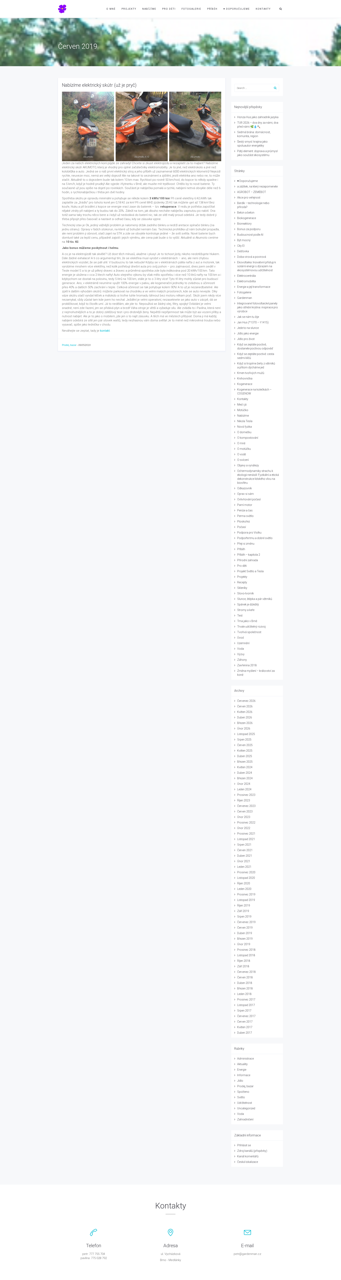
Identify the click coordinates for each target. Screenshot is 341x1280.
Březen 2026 (245, 723)
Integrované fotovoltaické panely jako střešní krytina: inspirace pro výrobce (257, 307)
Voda (240, 648)
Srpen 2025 (244, 739)
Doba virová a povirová (251, 256)
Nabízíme (149, 9)
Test (240, 615)
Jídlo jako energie (248, 333)
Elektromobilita (246, 281)
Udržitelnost (244, 1102)
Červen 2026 (245, 706)
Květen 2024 (244, 767)
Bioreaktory (244, 223)
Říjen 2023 (243, 800)
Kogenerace (244, 384)
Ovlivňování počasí (249, 499)
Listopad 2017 (246, 1005)
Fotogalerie (191, 9)
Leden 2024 (244, 789)
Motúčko (242, 410)
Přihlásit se (244, 1145)
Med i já (241, 404)
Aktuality (242, 1064)
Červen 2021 (245, 850)
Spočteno (243, 1091)
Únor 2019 (243, 944)
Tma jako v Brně (247, 621)
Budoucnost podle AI (250, 234)
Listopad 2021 (246, 839)
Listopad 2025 (246, 734)
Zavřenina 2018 (247, 665)
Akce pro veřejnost (248, 197)
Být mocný (244, 240)
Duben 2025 (244, 756)
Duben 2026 (244, 717)
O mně (111, 9)
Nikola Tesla (244, 421)
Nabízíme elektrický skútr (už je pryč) (99, 85)
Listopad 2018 (246, 955)
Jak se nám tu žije (248, 316)
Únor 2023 (243, 817)
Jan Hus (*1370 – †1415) (253, 322)
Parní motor (244, 504)
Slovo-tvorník (245, 593)
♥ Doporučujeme (236, 9)
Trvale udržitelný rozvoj (251, 626)
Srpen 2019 (244, 916)
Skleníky (242, 587)
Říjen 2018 (243, 960)
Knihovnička (244, 378)
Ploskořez (243, 521)
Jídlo (240, 1080)
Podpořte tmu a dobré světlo (255, 538)
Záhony (242, 659)
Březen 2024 (245, 778)
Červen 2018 (245, 977)
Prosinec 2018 (246, 949)
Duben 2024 (244, 772)
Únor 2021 (243, 861)
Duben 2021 (244, 855)
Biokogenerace (246, 218)
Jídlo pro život (246, 339)
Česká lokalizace (247, 1161)
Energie (241, 1069)
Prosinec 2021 (246, 833)
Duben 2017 (244, 1032)
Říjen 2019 (243, 905)
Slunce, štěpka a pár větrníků (254, 598)
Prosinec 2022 (246, 822)
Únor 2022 (243, 828)
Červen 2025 (245, 745)
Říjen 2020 (243, 883)
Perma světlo (245, 516)
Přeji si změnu (245, 543)
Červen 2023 (245, 811)
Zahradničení (245, 1119)
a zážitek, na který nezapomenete (257, 186)
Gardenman (244, 297)
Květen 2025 (244, 750)
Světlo (241, 1097)
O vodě (241, 454)
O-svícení (243, 459)
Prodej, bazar (69, 345)
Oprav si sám (245, 493)
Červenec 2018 (246, 971)
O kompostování (247, 437)
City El (241, 245)
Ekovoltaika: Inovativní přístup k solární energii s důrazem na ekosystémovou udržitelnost (256, 266)
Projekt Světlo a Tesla (250, 571)
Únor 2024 (243, 783)
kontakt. (105, 330)
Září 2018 (243, 966)
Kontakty (263, 9)
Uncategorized (246, 1108)
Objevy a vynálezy (248, 465)
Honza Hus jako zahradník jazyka (257, 117)
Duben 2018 (244, 982)
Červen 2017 (245, 1021)
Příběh (212, 9)
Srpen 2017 (244, 1010)
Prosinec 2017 (246, 999)
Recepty (242, 582)
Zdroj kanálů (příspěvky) (252, 1150)
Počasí (241, 527)
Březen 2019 (245, 938)
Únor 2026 (243, 728)
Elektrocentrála (246, 275)
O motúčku (244, 448)
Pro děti (169, 9)
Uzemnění (243, 643)
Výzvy (241, 654)
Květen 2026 (244, 711)
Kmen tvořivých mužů (250, 373)
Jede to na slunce (248, 327)
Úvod (240, 637)
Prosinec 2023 (246, 794)
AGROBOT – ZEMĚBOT (251, 192)
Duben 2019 (244, 933)
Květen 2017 (244, 1027)
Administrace (245, 1058)
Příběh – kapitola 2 (248, 554)
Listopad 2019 (246, 900)
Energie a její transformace (253, 286)
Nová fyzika (244, 426)
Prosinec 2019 (246, 894)
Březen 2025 (245, 761)
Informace (243, 1075)
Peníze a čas (245, 510)
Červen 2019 (245, 927)
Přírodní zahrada (247, 560)
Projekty (129, 9)
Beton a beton (245, 212)
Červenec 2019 (246, 922)
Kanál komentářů (248, 1156)
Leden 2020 (244, 888)
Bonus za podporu (248, 229)
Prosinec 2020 (246, 872)
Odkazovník (244, 488)
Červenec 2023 (246, 806)
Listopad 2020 (246, 877)
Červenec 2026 (246, 700)
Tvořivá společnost (249, 632)
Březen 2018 (245, 988)
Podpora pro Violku (249, 532)
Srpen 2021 (244, 844)
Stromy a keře (245, 610)
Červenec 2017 (246, 1016)
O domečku (244, 432)
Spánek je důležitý (248, 604)
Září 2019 (243, 911)
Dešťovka (243, 251)
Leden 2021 (244, 866)
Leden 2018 (244, 994)
